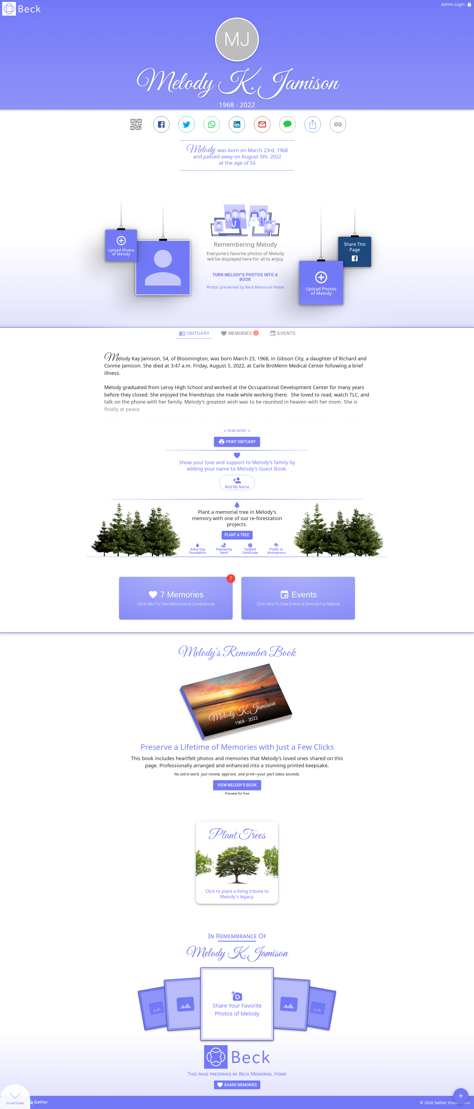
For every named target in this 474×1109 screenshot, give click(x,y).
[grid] (237, 258)
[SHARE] (312, 124)
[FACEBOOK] (161, 124)
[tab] (194, 333)
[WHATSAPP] (212, 124)
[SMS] (287, 124)
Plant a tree (236, 535)
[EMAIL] (262, 124)
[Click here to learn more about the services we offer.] (237, 1057)
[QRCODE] (136, 124)
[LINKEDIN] (237, 124)
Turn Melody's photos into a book (245, 277)
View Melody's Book (237, 785)
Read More (237, 431)
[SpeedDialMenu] (461, 1096)
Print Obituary (240, 442)
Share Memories (240, 1085)
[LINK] (338, 124)
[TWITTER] (186, 124)
